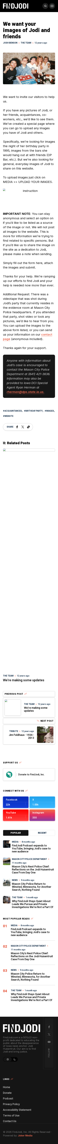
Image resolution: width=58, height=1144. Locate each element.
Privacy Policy (11, 1104)
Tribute (13, 731)
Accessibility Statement (17, 1110)
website (8, 416)
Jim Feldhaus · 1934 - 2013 (21, 736)
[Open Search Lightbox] (45, 6)
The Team (26, 42)
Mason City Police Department (29, 859)
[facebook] (49, 1027)
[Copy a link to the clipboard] (28, 427)
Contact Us (9, 1121)
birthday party (34, 410)
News (15, 880)
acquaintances (13, 410)
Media (15, 841)
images (50, 410)
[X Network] (49, 1034)
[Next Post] (45, 734)
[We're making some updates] (29, 560)
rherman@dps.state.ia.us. (25, 392)
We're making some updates (23, 680)
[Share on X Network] (23, 427)
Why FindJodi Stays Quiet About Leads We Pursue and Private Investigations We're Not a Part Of (32, 904)
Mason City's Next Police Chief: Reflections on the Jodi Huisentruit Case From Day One (33, 870)
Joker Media (25, 1135)
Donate (7, 1093)
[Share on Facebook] (17, 427)
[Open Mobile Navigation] (52, 6)
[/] (16, 802)
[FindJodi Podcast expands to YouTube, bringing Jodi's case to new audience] (6, 844)
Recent (42, 833)
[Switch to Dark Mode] (15, 1059)
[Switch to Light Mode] (7, 1059)
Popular (16, 833)
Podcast (8, 1099)
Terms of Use (11, 1116)
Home (6, 1087)
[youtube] (49, 1042)
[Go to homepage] (21, 1028)
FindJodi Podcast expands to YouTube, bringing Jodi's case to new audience (31, 849)
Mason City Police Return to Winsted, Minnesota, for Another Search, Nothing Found (31, 887)
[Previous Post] (13, 707)
